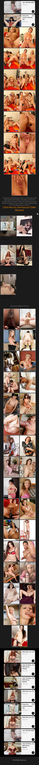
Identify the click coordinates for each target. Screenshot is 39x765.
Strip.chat (25, 4)
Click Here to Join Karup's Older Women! (19, 209)
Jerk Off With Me (27, 2)
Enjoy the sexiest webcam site (27, 17)
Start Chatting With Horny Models (27, 666)
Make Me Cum (6, 266)
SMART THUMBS (23, 646)
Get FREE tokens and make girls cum (24, 238)
